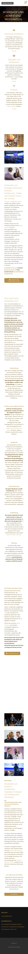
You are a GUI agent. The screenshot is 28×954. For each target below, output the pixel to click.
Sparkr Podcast (11, 106)
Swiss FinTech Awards (15, 850)
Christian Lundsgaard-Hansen (13, 201)
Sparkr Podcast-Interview (13, 534)
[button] (26, 2)
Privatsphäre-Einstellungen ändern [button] (11, 924)
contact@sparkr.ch (10, 270)
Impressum (14, 943)
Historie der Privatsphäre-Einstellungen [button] (12, 926)
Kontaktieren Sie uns (10, 268)
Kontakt (14, 51)
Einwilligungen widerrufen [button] (9, 929)
